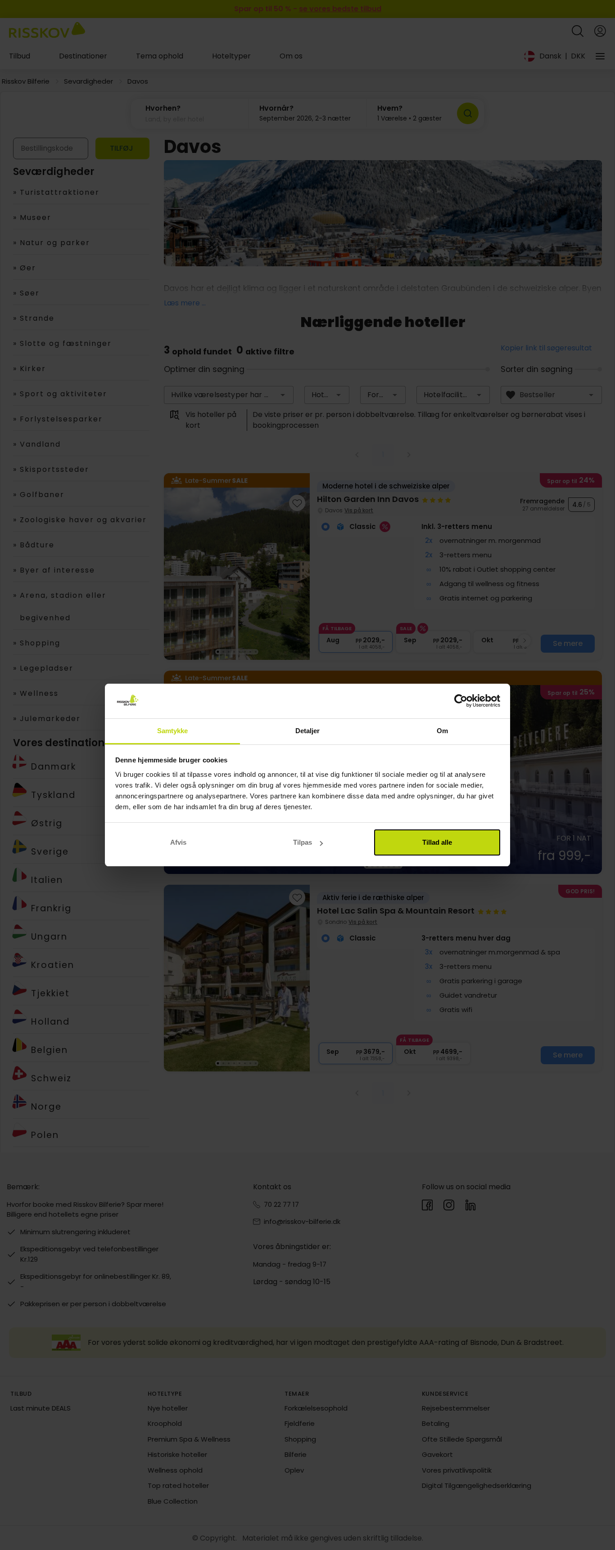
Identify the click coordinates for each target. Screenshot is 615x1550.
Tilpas (302, 842)
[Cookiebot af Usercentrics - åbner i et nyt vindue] (460, 701)
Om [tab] (442, 731)
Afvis (178, 842)
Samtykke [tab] (172, 731)
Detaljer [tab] (307, 731)
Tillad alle (437, 842)
